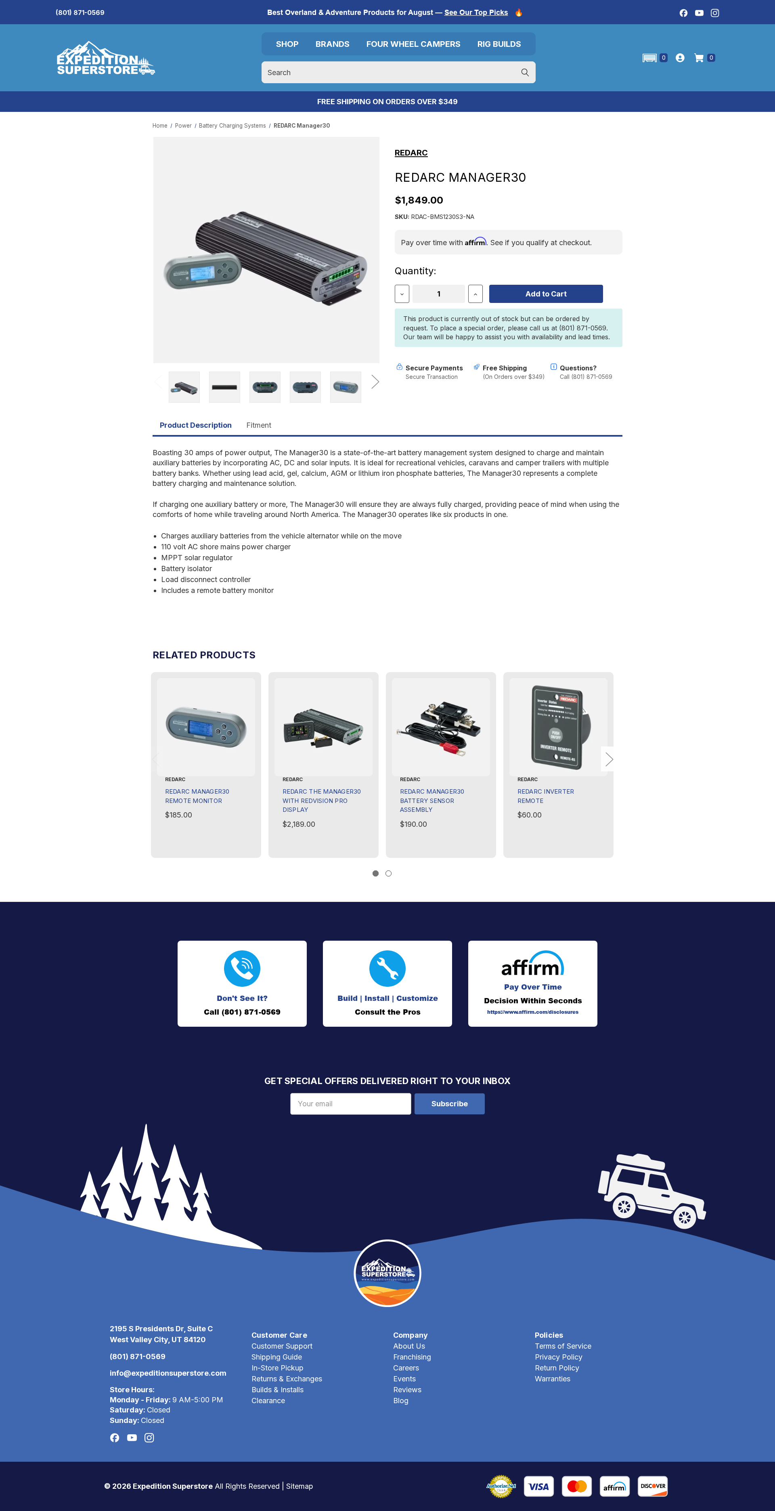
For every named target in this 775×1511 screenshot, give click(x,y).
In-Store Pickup (277, 1368)
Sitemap (299, 1486)
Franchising (412, 1357)
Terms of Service (563, 1346)
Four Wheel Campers (414, 44)
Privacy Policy (558, 1357)
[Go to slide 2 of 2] (388, 873)
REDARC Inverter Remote (545, 796)
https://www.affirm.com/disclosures (532, 1012)
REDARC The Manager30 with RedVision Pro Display (322, 800)
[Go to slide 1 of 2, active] (376, 873)
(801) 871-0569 (80, 12)
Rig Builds (499, 44)
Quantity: (415, 271)
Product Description (196, 425)
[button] (654, 58)
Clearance (268, 1400)
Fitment (258, 425)
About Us (409, 1346)
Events (404, 1378)
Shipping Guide (276, 1357)
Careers (406, 1368)
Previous (158, 381)
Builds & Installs (277, 1389)
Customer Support (281, 1346)
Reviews (407, 1389)
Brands (333, 44)
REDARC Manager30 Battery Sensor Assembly (432, 800)
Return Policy (557, 1368)
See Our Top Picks (476, 12)
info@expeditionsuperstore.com (168, 1373)
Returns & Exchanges (286, 1378)
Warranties (552, 1378)
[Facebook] (683, 13)
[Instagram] (715, 13)
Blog (400, 1400)
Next (375, 381)
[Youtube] (699, 13)
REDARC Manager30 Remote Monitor (197, 796)
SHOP (287, 44)
